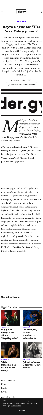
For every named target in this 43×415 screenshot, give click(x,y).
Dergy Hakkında (8, 380)
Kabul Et (22, 411)
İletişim (4, 388)
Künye (4, 384)
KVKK (3, 392)
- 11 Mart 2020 (21, 80)
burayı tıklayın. (16, 406)
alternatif (21, 21)
